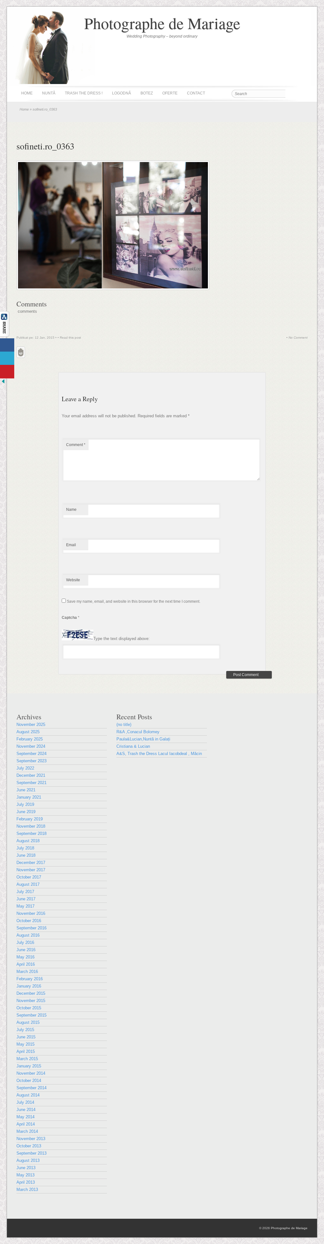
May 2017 (25, 906)
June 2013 (25, 1167)
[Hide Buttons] (3, 383)
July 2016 (25, 942)
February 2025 (29, 739)
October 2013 (28, 1146)
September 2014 (31, 1087)
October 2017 (28, 877)
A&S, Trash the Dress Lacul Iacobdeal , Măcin (159, 753)
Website (73, 580)
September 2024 (31, 753)
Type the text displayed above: (121, 639)
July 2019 (25, 804)
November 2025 (30, 724)
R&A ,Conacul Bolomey (137, 731)
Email (71, 545)
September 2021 (31, 782)
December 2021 (30, 775)
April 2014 (25, 1124)
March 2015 (27, 1058)
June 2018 (25, 855)
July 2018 (25, 848)
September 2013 (31, 1153)
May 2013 (25, 1175)
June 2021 (25, 790)
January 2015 (28, 1066)
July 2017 (25, 891)
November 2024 (30, 746)
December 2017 (30, 862)
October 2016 (28, 920)
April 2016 (25, 964)
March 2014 (27, 1131)
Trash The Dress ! (84, 93)
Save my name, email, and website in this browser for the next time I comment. (133, 601)
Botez (146, 93)
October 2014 (28, 1080)
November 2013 (30, 1138)
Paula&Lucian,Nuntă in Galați (143, 739)
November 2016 (30, 913)
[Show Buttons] (4, 335)
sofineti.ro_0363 (45, 146)
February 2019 (29, 819)
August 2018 (28, 840)
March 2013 (27, 1189)
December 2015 (30, 993)
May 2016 (25, 957)
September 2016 (31, 928)
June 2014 (25, 1109)
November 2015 (30, 1000)
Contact (196, 93)
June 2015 (25, 1037)
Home (27, 93)
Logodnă (121, 93)
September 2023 (31, 760)
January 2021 (28, 797)
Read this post (70, 337)
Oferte (170, 93)
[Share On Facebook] (7, 345)
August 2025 (28, 731)
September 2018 (31, 833)
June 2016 (25, 949)
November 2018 (30, 826)
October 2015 (28, 1007)
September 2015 (31, 1015)
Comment (75, 445)
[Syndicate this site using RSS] (302, 93)
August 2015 (28, 1022)
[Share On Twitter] (7, 358)
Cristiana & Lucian (133, 746)
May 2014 (25, 1116)
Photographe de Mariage (162, 22)
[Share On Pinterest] (7, 371)
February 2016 (29, 978)
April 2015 (25, 1051)
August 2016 (28, 935)
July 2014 (25, 1102)
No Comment (298, 337)
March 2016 (27, 971)
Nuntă (48, 93)
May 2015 (25, 1044)
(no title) (123, 724)
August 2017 (28, 884)
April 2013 (25, 1182)
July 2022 (25, 768)
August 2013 (28, 1160)
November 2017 (30, 869)
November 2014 (30, 1073)
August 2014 (28, 1095)
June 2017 (25, 899)
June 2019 (25, 811)
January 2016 (28, 986)
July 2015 (25, 1029)
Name (71, 509)
